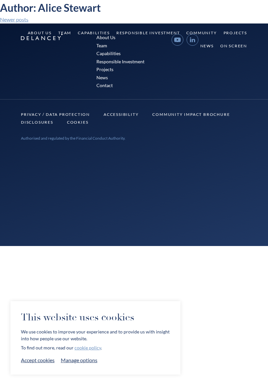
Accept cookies (38, 360)
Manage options (79, 360)
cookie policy (88, 347)
